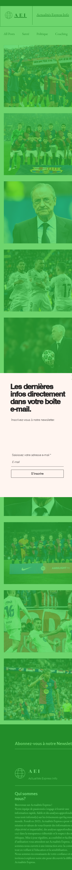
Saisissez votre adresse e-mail (30, 455)
